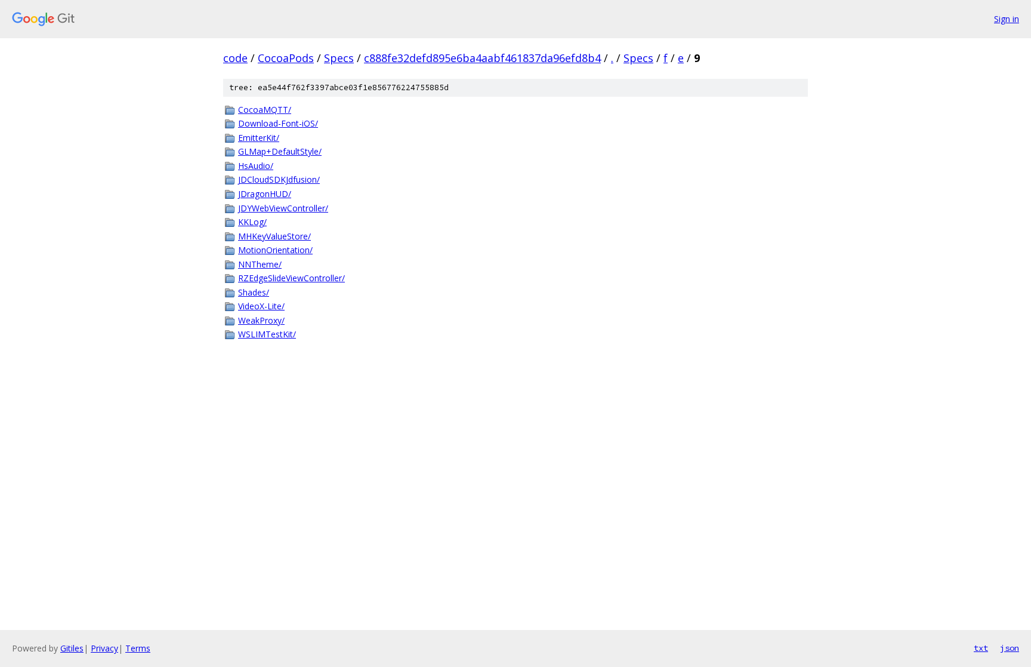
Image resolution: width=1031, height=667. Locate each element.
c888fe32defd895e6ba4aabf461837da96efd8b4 (482, 58)
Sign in (1006, 18)
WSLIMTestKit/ (267, 334)
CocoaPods (286, 58)
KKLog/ (252, 222)
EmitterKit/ (258, 137)
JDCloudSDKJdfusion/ (279, 179)
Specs (339, 58)
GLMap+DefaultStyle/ (280, 151)
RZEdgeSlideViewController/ (291, 278)
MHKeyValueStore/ (274, 236)
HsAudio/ (255, 165)
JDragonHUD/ (264, 193)
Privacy (104, 648)
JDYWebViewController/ (283, 208)
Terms (137, 648)
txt (981, 648)
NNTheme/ (260, 264)
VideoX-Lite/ (261, 306)
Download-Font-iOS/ (278, 123)
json (1009, 648)
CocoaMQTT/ (264, 109)
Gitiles (72, 648)
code (235, 58)
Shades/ (253, 292)
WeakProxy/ (261, 320)
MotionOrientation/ (275, 250)
